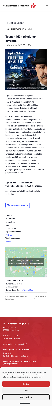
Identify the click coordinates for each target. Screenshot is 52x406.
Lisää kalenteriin (18, 205)
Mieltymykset (26, 397)
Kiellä (26, 390)
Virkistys (8, 235)
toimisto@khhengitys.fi (12, 338)
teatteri (8, 241)
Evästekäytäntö (25, 403)
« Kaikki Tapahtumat (14, 22)
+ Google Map (27, 290)
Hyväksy (26, 384)
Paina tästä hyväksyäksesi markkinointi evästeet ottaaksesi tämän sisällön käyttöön (26, 261)
